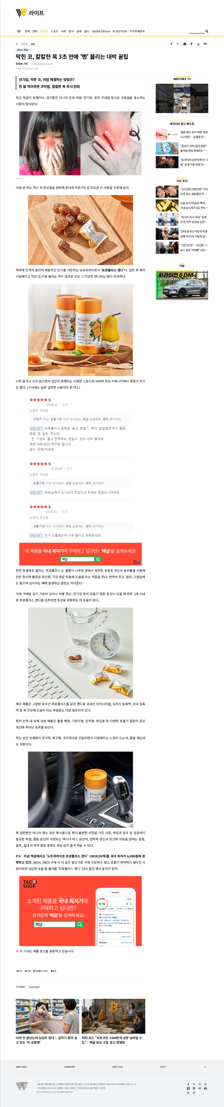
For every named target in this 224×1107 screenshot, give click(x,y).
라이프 (44, 31)
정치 (71, 31)
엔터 (34, 31)
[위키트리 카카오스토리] (188, 1088)
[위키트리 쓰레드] (205, 1084)
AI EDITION (120, 31)
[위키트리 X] (194, 1084)
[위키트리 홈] (22, 16)
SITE (162, 1067)
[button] (171, 44)
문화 (79, 31)
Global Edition (101, 31)
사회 (63, 31)
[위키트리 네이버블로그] (200, 1088)
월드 (86, 31)
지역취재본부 (137, 31)
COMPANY (69, 1067)
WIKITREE (21, 1067)
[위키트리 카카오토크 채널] (194, 1088)
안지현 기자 (21, 63)
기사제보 (20, 986)
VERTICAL (117, 1067)
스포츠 (54, 31)
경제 (27, 31)
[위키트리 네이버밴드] (188, 1093)
